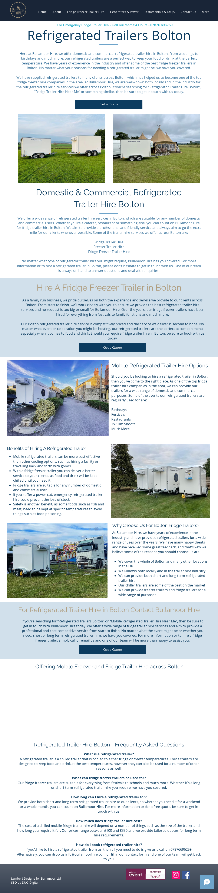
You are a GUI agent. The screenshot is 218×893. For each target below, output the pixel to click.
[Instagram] (176, 875)
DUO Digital (30, 882)
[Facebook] (186, 875)
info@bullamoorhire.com (85, 854)
